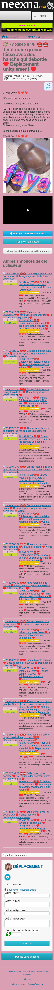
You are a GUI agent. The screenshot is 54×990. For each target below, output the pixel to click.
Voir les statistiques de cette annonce (29, 251)
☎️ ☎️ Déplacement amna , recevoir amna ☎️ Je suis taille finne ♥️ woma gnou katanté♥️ (35, 556)
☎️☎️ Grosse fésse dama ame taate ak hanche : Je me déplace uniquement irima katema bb (34, 479)
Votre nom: (11, 892)
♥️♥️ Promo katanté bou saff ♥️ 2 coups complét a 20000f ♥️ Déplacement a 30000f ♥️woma (33, 673)
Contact (27, 979)
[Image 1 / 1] (27, 164)
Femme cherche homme (16, 37)
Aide (13, 984)
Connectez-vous (14, 971)
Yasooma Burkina (34, 984)
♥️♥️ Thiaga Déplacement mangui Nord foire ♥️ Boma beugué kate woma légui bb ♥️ (33, 401)
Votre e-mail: (12, 900)
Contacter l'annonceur (27, 241)
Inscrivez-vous (29, 971)
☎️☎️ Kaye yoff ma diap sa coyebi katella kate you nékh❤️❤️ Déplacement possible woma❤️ (35, 747)
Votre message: (15, 918)
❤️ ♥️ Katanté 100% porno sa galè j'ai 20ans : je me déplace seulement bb (35, 709)
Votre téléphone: (15, 910)
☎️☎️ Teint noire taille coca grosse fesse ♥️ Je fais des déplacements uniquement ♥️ (35, 633)
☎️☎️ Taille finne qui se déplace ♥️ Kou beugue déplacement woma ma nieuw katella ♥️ (35, 785)
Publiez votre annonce (27, 956)
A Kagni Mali (21, 984)
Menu (43, 16)
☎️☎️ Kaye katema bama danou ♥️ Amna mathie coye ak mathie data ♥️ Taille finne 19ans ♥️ (35, 595)
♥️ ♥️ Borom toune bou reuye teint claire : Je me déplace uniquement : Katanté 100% (35, 440)
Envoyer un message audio (28, 233)
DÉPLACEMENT (28, 866)
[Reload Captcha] (7, 933)
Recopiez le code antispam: (22, 930)
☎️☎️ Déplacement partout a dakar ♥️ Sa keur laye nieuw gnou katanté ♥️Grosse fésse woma (35, 363)
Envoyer (27, 943)
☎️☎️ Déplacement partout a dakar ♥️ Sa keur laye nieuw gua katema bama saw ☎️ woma (34, 517)
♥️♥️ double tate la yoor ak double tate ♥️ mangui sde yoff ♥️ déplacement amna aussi (35, 824)
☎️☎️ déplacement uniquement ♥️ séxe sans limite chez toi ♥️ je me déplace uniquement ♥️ (35, 324)
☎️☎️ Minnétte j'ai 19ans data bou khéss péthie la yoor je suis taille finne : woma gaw (35, 285)
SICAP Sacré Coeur (36, 37)
